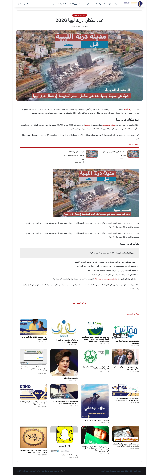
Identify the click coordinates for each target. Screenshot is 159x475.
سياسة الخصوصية (35, 471)
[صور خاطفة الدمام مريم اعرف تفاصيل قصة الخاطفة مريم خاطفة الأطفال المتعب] (126, 434)
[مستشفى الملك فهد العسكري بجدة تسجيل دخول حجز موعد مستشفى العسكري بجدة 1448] (33, 356)
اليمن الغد (25, 471)
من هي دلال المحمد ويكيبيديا (69, 454)
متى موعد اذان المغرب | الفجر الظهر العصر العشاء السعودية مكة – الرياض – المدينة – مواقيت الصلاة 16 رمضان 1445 (95, 339)
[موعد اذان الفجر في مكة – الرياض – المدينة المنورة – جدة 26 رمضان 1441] (33, 437)
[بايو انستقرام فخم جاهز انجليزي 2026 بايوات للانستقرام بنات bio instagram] (126, 390)
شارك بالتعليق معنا (80, 303)
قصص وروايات (75, 4)
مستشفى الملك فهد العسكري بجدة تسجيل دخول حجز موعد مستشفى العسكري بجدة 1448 (34, 369)
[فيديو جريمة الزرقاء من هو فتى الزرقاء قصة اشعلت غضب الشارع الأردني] (33, 392)
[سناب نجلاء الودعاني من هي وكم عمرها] (95, 401)
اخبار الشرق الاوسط (80, 15)
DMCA (19, 471)
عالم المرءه (63, 4)
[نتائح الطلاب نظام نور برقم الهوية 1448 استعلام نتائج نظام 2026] (64, 328)
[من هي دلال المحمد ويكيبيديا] (64, 439)
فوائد (109, 4)
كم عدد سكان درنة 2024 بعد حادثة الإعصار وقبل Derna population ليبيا (73, 155)
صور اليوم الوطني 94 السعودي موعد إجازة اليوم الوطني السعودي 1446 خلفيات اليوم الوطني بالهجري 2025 (95, 449)
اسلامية (117, 4)
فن (54, 4)
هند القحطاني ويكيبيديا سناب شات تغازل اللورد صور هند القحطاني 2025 (65, 402)
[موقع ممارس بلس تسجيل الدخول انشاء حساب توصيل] (126, 329)
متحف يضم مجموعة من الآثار (105, 279)
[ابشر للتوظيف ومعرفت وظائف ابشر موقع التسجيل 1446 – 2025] (95, 357)
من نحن (56, 471)
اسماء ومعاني (87, 4)
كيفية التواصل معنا (47, 471)
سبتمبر (87, 125)
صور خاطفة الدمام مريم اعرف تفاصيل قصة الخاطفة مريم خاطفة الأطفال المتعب (125, 445)
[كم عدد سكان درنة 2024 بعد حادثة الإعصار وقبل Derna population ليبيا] (92, 154)
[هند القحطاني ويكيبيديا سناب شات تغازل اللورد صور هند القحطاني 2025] (64, 391)
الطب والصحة (100, 4)
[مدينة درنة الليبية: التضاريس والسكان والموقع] (133, 154)
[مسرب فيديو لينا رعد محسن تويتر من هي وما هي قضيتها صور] (126, 356)
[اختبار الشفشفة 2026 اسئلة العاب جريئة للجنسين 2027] (33, 327)
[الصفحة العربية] (133, 3)
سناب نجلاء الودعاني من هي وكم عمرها (96, 420)
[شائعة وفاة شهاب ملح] (64, 362)
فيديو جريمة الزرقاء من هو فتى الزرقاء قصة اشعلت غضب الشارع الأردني (33, 403)
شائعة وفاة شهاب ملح (71, 378)
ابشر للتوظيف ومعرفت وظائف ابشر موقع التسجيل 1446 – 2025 (96, 368)
